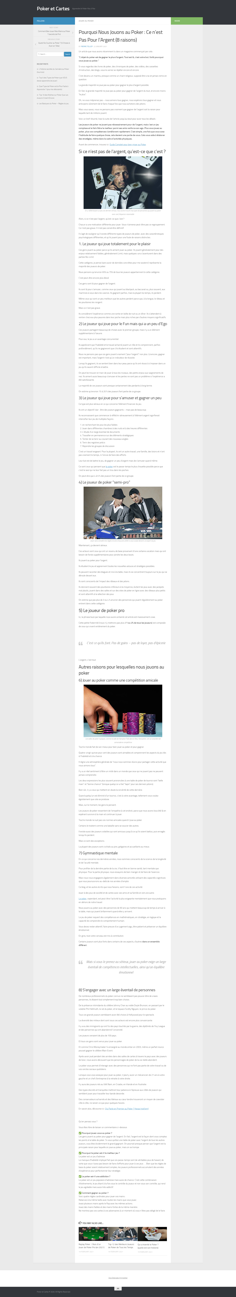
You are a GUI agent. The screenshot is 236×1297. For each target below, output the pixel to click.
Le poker (82, 898)
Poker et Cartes (53, 9)
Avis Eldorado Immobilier (118, 1278)
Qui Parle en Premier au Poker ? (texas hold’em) (127, 1108)
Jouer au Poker (86, 21)
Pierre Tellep (87, 46)
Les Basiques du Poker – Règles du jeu (54, 103)
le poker (109, 466)
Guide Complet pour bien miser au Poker (128, 144)
